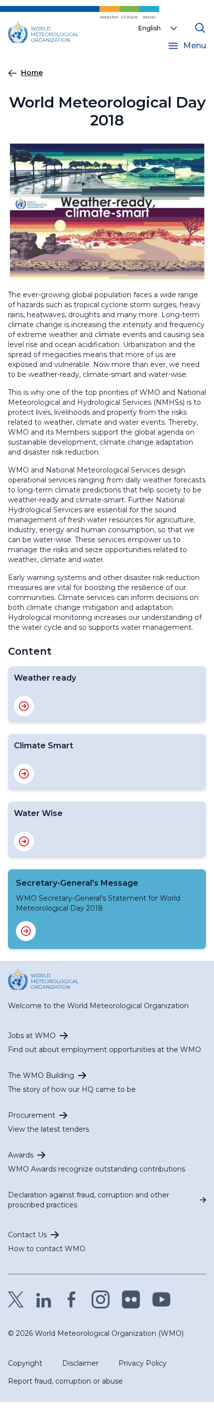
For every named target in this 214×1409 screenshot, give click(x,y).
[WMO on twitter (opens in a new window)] (16, 1299)
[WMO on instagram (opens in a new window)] (101, 1299)
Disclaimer (80, 1363)
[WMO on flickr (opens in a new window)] (131, 1299)
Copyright (25, 1363)
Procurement (31, 1115)
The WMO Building (41, 1075)
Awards (20, 1155)
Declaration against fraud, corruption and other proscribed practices (88, 1199)
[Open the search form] (200, 28)
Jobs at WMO (32, 1035)
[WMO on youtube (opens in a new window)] (161, 1299)
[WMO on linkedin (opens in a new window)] (44, 1299)
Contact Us (27, 1234)
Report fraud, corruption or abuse (65, 1381)
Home (32, 72)
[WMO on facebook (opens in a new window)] (72, 1299)
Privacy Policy (142, 1363)
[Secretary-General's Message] (26, 931)
